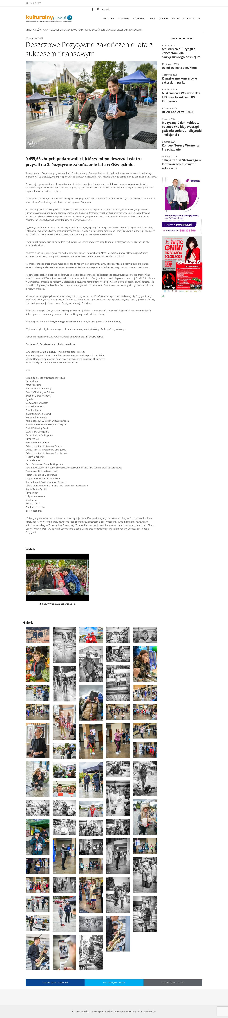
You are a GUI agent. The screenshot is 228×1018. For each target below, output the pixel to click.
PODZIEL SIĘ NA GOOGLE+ (172, 982)
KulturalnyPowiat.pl (70, 336)
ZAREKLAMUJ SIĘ (192, 19)
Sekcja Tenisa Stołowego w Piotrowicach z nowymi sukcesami (181, 164)
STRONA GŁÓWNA (35, 29)
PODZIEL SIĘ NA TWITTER (114, 982)
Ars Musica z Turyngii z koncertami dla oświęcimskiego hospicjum (181, 53)
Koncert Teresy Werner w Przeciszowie (180, 147)
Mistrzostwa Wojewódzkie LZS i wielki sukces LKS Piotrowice (181, 97)
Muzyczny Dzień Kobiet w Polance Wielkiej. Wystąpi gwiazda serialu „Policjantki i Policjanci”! (182, 129)
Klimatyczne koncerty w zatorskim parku (179, 80)
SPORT (175, 19)
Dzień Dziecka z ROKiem (179, 68)
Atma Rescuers (108, 252)
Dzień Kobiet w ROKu (177, 112)
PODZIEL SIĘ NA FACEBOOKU (55, 982)
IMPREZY (164, 19)
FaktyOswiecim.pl (94, 336)
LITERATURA (140, 19)
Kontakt (106, 9)
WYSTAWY (108, 19)
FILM (152, 19)
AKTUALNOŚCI (54, 29)
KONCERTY (124, 19)
